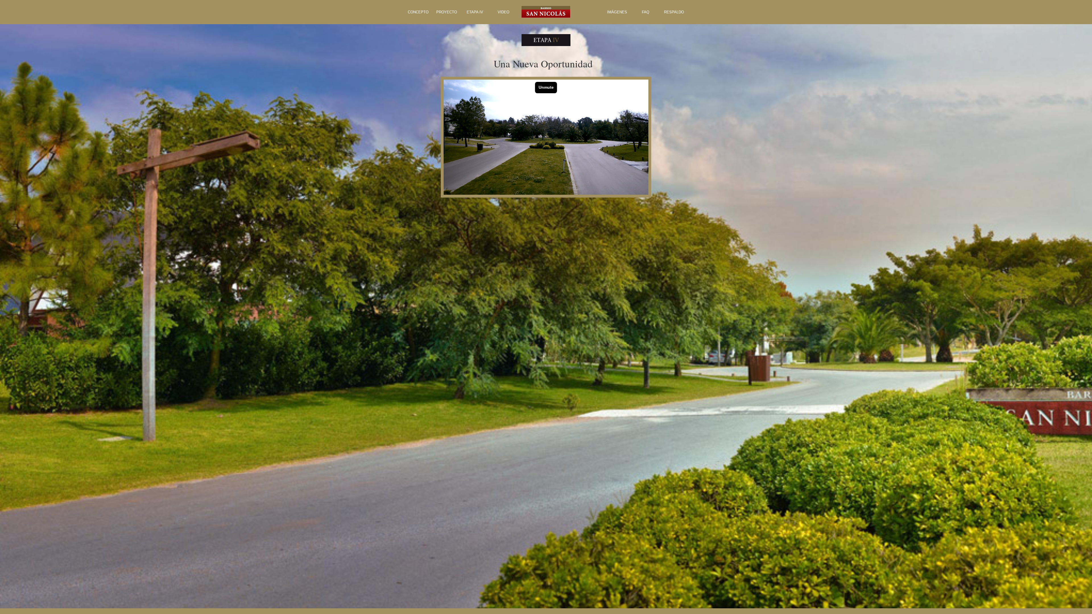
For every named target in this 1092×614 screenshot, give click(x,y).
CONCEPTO (418, 12)
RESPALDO (674, 12)
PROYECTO (446, 12)
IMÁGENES (617, 12)
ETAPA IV (475, 12)
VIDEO (503, 12)
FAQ (645, 12)
